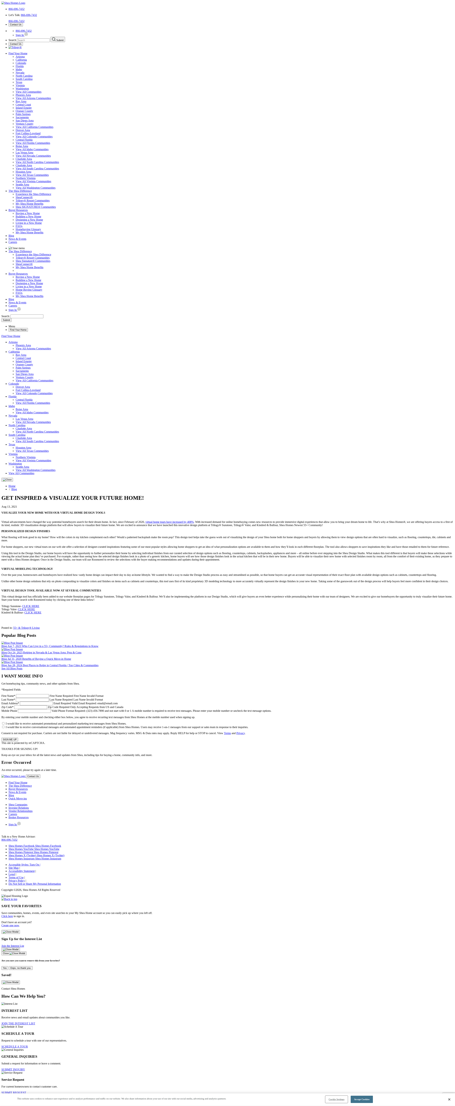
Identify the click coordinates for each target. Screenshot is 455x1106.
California (21, 59)
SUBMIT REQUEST (13, 1092)
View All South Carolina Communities (37, 168)
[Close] (7, 480)
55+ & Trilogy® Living (26, 627)
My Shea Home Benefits (29, 203)
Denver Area (23, 130)
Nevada (20, 72)
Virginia (20, 85)
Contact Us (16, 24)
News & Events (17, 238)
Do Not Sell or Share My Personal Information (35, 883)
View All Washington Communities (35, 187)
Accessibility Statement (22, 871)
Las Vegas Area (24, 152)
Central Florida (24, 139)
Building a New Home (28, 216)
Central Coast (23, 104)
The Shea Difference (20, 190)
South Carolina (24, 78)
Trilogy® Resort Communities (33, 200)
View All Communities (28, 91)
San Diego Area (25, 120)
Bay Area (21, 101)
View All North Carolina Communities (37, 162)
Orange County (24, 110)
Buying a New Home (28, 213)
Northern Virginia (26, 178)
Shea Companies (18, 804)
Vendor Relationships (21, 810)
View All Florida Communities (33, 142)
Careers (13, 242)
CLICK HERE (30, 606)
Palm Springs (23, 114)
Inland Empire (24, 107)
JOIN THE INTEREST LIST (18, 1023)
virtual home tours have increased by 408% (169, 521)
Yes (5, 968)
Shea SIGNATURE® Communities (36, 206)
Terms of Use (16, 877)
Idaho (19, 69)
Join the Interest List (12, 945)
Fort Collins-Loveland (28, 133)
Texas (19, 82)
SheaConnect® (24, 197)
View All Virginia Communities (33, 181)
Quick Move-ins (18, 798)
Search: (5, 316)
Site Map (14, 867)
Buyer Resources (18, 210)
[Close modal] (10, 932)
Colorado (21, 62)
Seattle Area (22, 184)
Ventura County (24, 123)
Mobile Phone (136, 710)
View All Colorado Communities (34, 136)
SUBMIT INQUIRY (13, 1069)
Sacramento (22, 117)
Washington (22, 88)
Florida (20, 66)
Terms (227, 733)
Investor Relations (19, 807)
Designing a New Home (29, 219)
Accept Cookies (362, 1099)
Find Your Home (18, 53)
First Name (52, 695)
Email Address (59, 703)
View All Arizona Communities (33, 98)
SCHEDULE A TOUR (14, 1046)
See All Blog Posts (11, 668)
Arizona (20, 56)
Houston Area (23, 171)
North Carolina (24, 75)
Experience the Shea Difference (33, 194)
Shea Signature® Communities (33, 260)
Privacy (240, 733)
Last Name (52, 699)
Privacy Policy (17, 880)
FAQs (19, 226)
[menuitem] (235, 194)
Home (12, 486)
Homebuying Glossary (28, 229)
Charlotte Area (24, 158)
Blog (11, 235)
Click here (7, 916)
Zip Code (62, 707)
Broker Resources (19, 817)
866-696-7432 (17, 8)
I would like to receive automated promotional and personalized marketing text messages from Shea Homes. (66, 723)
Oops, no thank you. (20, 968)
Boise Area (22, 146)
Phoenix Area (23, 94)
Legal (12, 874)
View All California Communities (34, 126)
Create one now (10, 925)
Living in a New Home (29, 222)
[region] (227, 1099)
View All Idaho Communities (32, 149)
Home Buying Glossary (29, 289)
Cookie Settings (336, 1099)
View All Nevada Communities (33, 155)
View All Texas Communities (32, 174)
